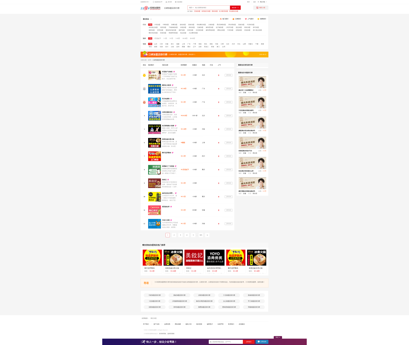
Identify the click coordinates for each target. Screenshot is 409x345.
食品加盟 (183, 33)
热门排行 (225, 19)
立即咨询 (228, 75)
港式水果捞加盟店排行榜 (204, 301)
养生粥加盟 (232, 24)
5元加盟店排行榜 (154, 301)
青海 (150, 47)
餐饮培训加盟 (153, 33)
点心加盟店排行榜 (229, 301)
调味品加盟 (221, 30)
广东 (188, 44)
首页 (149, 60)
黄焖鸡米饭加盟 (171, 30)
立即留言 (248, 342)
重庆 (188, 47)
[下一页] (207, 235)
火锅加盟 (211, 24)
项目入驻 (262, 7)
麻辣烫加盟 (209, 27)
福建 (177, 44)
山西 (244, 44)
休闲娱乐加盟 (206, 11)
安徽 (166, 44)
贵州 (177, 47)
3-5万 (171, 38)
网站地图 (178, 324)
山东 (155, 44)
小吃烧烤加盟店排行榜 (179, 301)
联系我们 (231, 324)
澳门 (218, 47)
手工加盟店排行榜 (254, 301)
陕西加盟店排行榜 (204, 307)
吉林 (200, 47)
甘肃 (161, 47)
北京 (227, 44)
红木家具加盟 (223, 11)
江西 (222, 44)
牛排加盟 (230, 30)
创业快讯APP (158, 2)
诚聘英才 (210, 324)
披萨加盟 (182, 30)
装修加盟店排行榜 (254, 295)
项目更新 (199, 324)
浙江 (172, 44)
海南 (200, 44)
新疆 (262, 44)
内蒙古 (250, 44)
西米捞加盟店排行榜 (229, 307)
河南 (216, 44)
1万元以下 (157, 38)
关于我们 (146, 324)
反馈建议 (242, 324)
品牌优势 (167, 324)
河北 (238, 44)
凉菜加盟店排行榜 (204, 295)
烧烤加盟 (152, 30)
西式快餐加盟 (221, 24)
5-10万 (178, 38)
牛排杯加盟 (250, 24)
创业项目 (179, 2)
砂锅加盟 (239, 30)
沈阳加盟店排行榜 (155, 307)
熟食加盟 (241, 24)
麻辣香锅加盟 (210, 30)
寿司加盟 (256, 27)
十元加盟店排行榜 (229, 295)
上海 (183, 44)
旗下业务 (157, 324)
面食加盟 (215, 11)
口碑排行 (238, 19)
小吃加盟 (157, 24)
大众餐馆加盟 (193, 33)
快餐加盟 (174, 24)
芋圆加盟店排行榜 (254, 307)
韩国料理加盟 (173, 33)
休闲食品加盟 (153, 27)
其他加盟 (197, 11)
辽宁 (194, 47)
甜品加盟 (239, 27)
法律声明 (220, 324)
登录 (248, 2)
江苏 (161, 44)
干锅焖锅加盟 (173, 27)
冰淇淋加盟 (199, 30)
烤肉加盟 (192, 27)
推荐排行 (263, 19)
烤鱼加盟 (247, 27)
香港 (212, 47)
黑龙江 (206, 47)
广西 (194, 44)
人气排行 (251, 19)
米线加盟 (183, 27)
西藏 (183, 47)
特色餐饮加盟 (233, 11)
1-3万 (165, 38)
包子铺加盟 (219, 27)
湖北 (205, 44)
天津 (233, 44)
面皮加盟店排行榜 (179, 295)
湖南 (211, 44)
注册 (254, 2)
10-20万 (184, 38)
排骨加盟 (160, 30)
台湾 (223, 47)
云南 (172, 47)
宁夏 (256, 44)
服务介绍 (189, 324)
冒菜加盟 (190, 30)
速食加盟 (183, 24)
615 (201, 235)
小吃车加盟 (229, 27)
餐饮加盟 (154, 318)
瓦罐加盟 (200, 27)
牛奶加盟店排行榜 (155, 295)
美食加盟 (163, 33)
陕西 (155, 47)
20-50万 (192, 38)
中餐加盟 (166, 24)
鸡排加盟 (163, 27)
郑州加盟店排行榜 (179, 307)
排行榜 (170, 2)
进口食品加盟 (257, 30)
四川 (166, 47)
